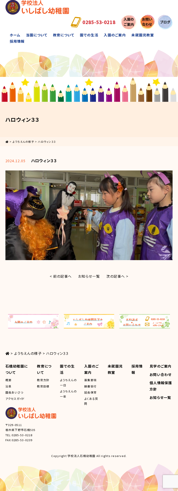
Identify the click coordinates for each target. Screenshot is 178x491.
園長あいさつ (14, 392)
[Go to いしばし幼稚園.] (7, 141)
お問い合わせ (161, 374)
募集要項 (90, 380)
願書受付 (90, 386)
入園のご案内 (115, 34)
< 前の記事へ (61, 276)
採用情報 (17, 41)
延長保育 (90, 392)
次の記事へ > (117, 276)
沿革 (8, 386)
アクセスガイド (15, 399)
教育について (63, 34)
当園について (37, 34)
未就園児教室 (142, 34)
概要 (8, 380)
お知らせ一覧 (89, 276)
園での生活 (89, 34)
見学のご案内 (161, 366)
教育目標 (43, 386)
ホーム (15, 34)
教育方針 (43, 380)
